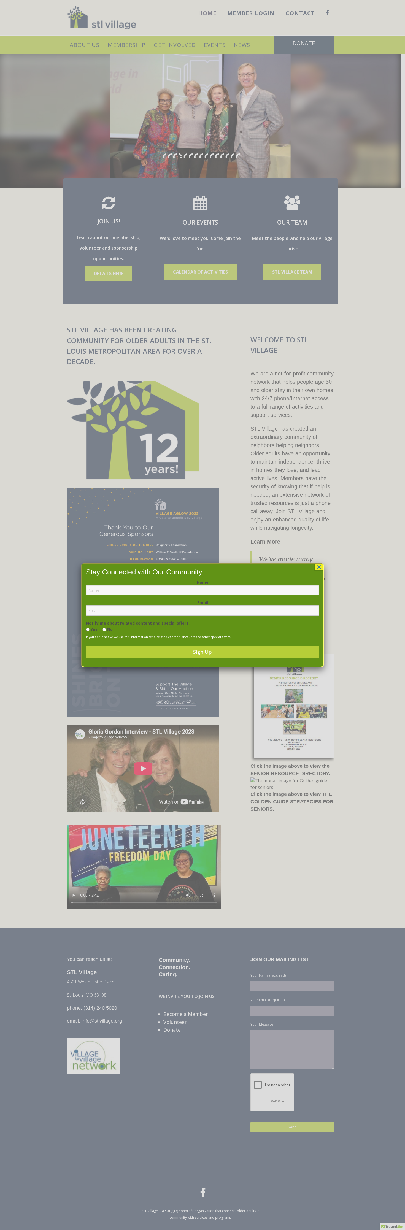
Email (202, 602)
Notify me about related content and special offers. (138, 623)
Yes (94, 629)
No (109, 629)
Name (203, 582)
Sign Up (202, 651)
